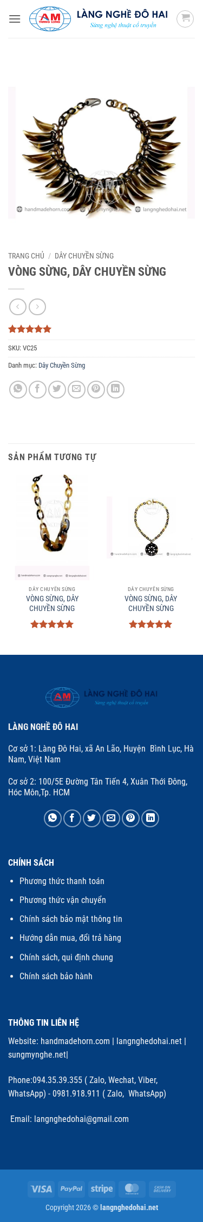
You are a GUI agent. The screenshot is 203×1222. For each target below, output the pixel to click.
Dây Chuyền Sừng (84, 255)
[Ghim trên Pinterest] (96, 390)
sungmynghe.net (37, 1055)
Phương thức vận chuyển (62, 900)
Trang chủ (26, 255)
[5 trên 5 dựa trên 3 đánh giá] (101, 328)
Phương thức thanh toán (61, 881)
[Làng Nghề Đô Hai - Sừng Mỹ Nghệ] (98, 18)
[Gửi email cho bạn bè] (77, 390)
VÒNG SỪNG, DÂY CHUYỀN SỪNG (52, 603)
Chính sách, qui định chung (66, 957)
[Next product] (17, 306)
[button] (14, 18)
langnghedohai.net (149, 1041)
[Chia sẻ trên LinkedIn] (116, 390)
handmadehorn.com (74, 1041)
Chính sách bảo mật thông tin (70, 919)
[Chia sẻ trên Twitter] (57, 390)
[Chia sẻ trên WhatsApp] (18, 390)
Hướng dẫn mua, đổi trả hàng (70, 938)
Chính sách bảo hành (56, 976)
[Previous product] (37, 306)
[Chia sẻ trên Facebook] (38, 390)
